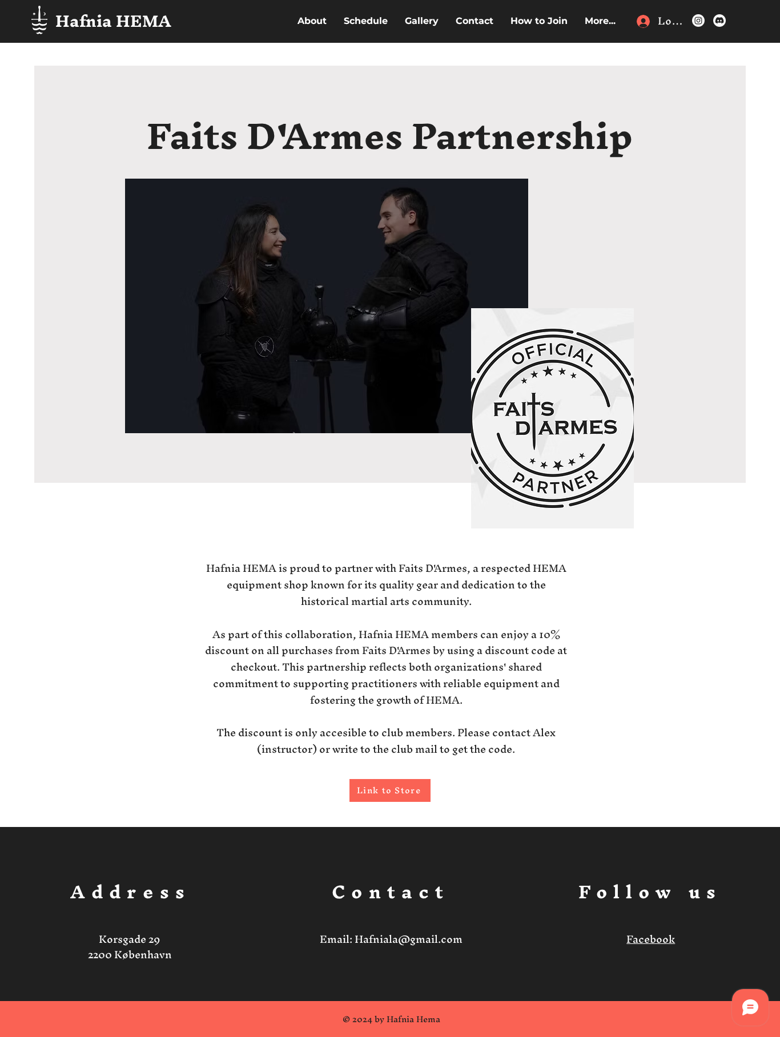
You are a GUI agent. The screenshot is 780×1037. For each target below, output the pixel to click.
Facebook (650, 939)
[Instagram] (698, 20)
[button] (600, 21)
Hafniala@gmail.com (409, 939)
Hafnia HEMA (113, 20)
